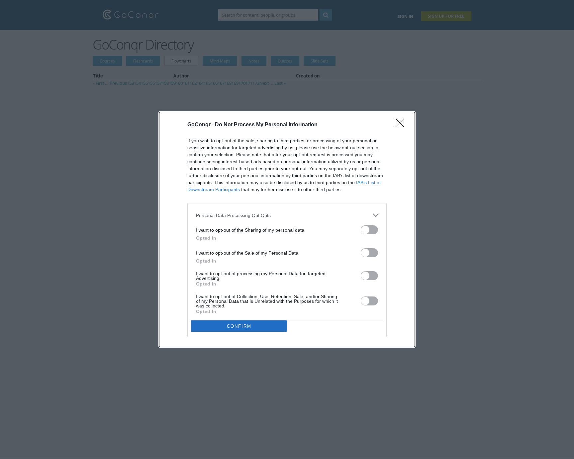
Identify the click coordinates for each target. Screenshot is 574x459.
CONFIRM (239, 326)
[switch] (369, 229)
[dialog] (287, 229)
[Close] (402, 125)
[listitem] (287, 215)
